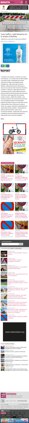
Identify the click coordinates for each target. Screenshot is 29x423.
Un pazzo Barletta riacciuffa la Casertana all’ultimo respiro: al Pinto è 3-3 (18, 282)
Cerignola (8, 415)
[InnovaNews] (2, 402)
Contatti (7, 400)
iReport (5, 11)
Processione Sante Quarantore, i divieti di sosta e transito (7, 233)
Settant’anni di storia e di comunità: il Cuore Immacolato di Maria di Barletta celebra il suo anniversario (17, 304)
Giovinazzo (19, 415)
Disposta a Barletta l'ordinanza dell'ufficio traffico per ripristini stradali (21, 197)
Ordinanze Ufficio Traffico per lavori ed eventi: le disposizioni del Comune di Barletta (21, 215)
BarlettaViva (9, 2)
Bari (12, 413)
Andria (8, 413)
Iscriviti (20, 244)
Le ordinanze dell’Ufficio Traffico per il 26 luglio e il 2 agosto (21, 177)
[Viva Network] (5, 411)
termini (12, 248)
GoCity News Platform (22, 400)
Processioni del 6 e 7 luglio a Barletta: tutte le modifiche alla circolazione (7, 197)
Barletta (3, 413)
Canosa (3, 415)
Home (2, 11)
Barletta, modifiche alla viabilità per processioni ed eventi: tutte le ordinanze (7, 178)
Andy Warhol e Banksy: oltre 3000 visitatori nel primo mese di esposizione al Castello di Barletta (17, 297)
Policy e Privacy (12, 400)
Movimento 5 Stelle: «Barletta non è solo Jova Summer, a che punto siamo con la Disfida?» (17, 311)
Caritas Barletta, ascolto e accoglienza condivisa (15, 260)
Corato (14, 415)
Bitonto (22, 413)
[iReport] (14, 70)
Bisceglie (17, 413)
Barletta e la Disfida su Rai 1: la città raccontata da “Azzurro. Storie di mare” (18, 289)
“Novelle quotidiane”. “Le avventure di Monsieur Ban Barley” (17, 267)
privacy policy (18, 248)
